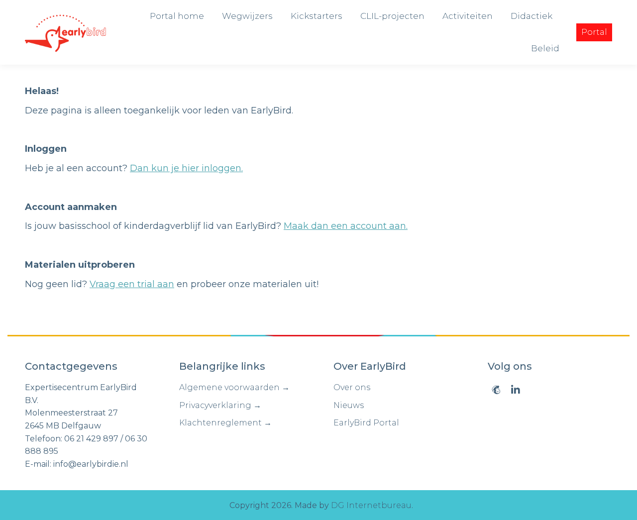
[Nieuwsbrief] (496, 389)
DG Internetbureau (371, 505)
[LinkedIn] (515, 389)
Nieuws (348, 405)
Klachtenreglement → (225, 422)
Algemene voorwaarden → (234, 387)
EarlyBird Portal (366, 422)
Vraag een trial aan (132, 284)
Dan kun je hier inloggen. (186, 168)
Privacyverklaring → (220, 405)
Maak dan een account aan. (346, 225)
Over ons (351, 387)
